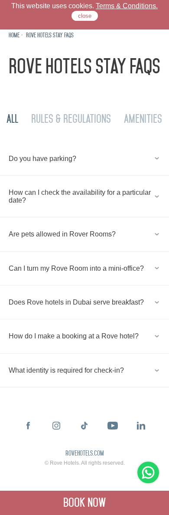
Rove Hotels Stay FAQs (50, 35)
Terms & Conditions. (127, 6)
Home (14, 35)
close (84, 16)
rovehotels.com (84, 453)
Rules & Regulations (71, 118)
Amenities (143, 118)
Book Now (84, 502)
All (12, 118)
